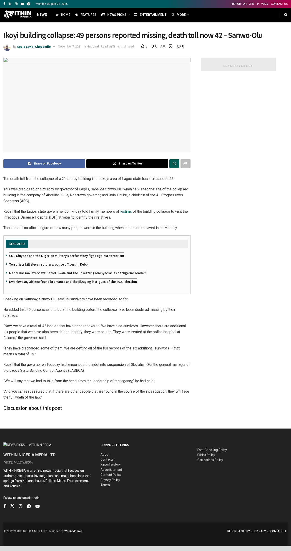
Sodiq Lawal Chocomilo (34, 46)
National (93, 46)
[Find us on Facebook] (4, 4)
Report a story (110, 464)
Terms (105, 485)
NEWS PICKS (116, 15)
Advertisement (111, 469)
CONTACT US (279, 3)
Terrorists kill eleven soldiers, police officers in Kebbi (48, 264)
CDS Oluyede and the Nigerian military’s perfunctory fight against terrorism (66, 256)
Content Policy (110, 474)
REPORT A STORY (243, 3)
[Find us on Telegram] (28, 4)
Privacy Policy (110, 480)
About (104, 454)
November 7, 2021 (70, 46)
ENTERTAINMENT (153, 15)
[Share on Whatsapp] (174, 163)
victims (126, 211)
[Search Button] (286, 15)
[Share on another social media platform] (186, 163)
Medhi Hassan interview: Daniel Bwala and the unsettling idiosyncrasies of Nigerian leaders (78, 273)
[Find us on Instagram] (16, 4)
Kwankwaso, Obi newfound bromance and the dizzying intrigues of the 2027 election (73, 281)
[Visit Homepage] (25, 15)
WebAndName (73, 531)
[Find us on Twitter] (10, 4)
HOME (65, 15)
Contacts (106, 459)
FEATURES (88, 15)
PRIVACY (262, 3)
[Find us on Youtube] (22, 4)
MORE (181, 15)
